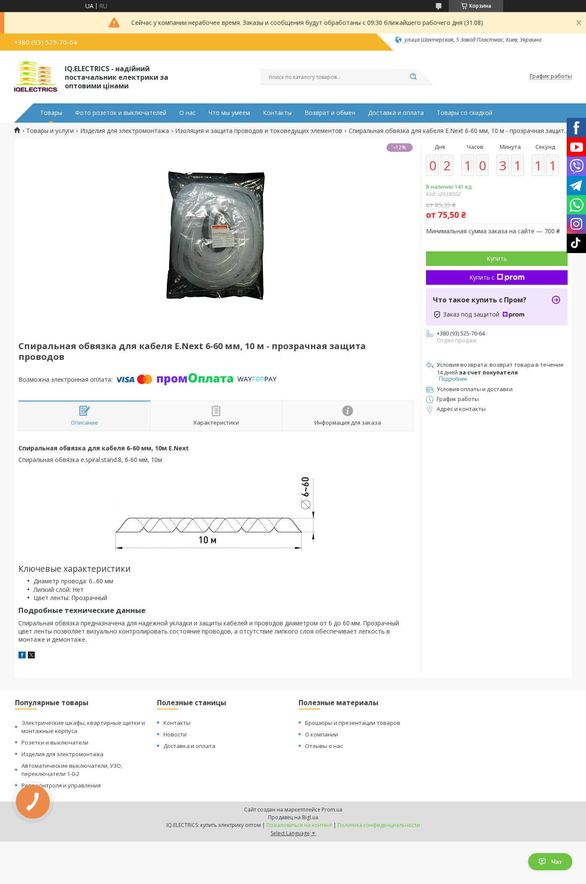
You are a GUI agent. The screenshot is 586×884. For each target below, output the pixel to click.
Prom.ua (332, 809)
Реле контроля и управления (61, 785)
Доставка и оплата (396, 113)
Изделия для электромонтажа (124, 131)
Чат (556, 861)
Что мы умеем (229, 113)
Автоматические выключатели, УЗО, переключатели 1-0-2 (71, 770)
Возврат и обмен (330, 113)
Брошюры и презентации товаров (352, 723)
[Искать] (413, 77)
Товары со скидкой (464, 113)
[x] (31, 656)
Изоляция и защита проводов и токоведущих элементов (258, 131)
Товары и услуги (50, 131)
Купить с (482, 277)
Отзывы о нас (324, 746)
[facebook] (22, 656)
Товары (51, 113)
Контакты (277, 113)
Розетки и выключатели (54, 742)
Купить (496, 258)
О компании (321, 734)
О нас (187, 113)
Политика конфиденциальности (379, 825)
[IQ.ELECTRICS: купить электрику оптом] (35, 76)
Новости (175, 734)
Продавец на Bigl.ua (293, 817)
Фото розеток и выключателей (120, 113)
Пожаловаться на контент (299, 825)
